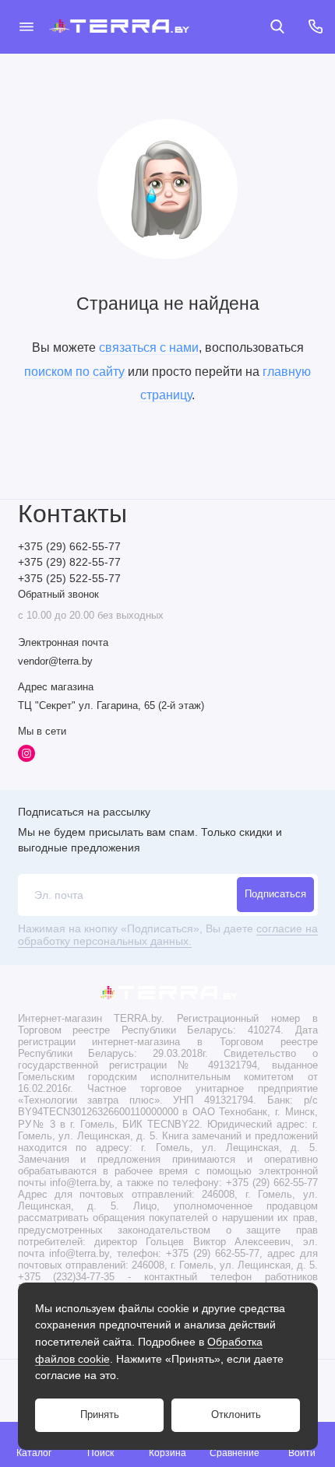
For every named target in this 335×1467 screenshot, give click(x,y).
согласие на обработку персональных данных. (168, 935)
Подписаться (275, 894)
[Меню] (26, 26)
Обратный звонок (58, 594)
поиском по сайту (74, 371)
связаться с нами (149, 347)
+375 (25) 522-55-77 (69, 578)
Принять (99, 1414)
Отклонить (236, 1414)
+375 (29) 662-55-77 (69, 547)
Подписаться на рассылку (84, 811)
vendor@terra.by (55, 661)
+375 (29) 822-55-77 (69, 562)
